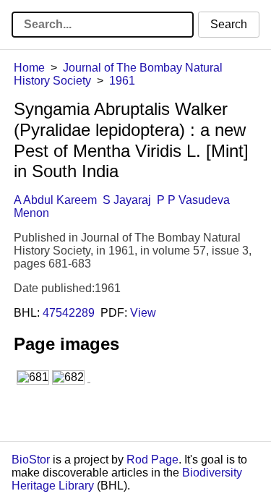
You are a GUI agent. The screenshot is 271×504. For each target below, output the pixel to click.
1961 (122, 80)
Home (29, 67)
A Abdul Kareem (55, 200)
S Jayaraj (127, 200)
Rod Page (152, 459)
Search (228, 24)
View (143, 313)
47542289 (69, 313)
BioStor (31, 459)
